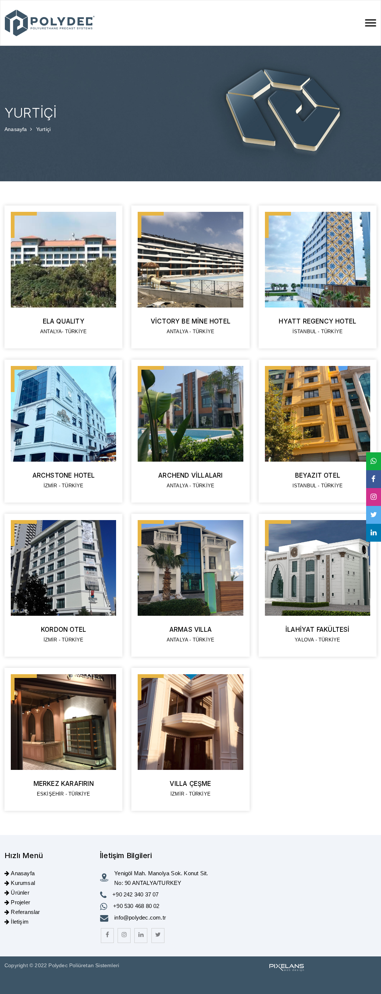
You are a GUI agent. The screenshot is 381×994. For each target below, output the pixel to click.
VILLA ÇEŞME (190, 783)
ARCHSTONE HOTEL (63, 475)
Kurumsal (23, 883)
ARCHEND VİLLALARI (190, 475)
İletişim (20, 921)
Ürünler (20, 892)
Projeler (20, 902)
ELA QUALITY (63, 321)
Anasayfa (16, 129)
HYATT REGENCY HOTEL (317, 321)
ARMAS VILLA (190, 629)
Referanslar (25, 912)
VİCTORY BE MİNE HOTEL (190, 321)
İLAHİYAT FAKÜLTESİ (317, 629)
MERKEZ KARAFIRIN (63, 783)
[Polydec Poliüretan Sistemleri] (50, 23)
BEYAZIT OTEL (317, 475)
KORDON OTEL (63, 629)
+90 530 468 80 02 (136, 906)
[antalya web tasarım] (285, 967)
